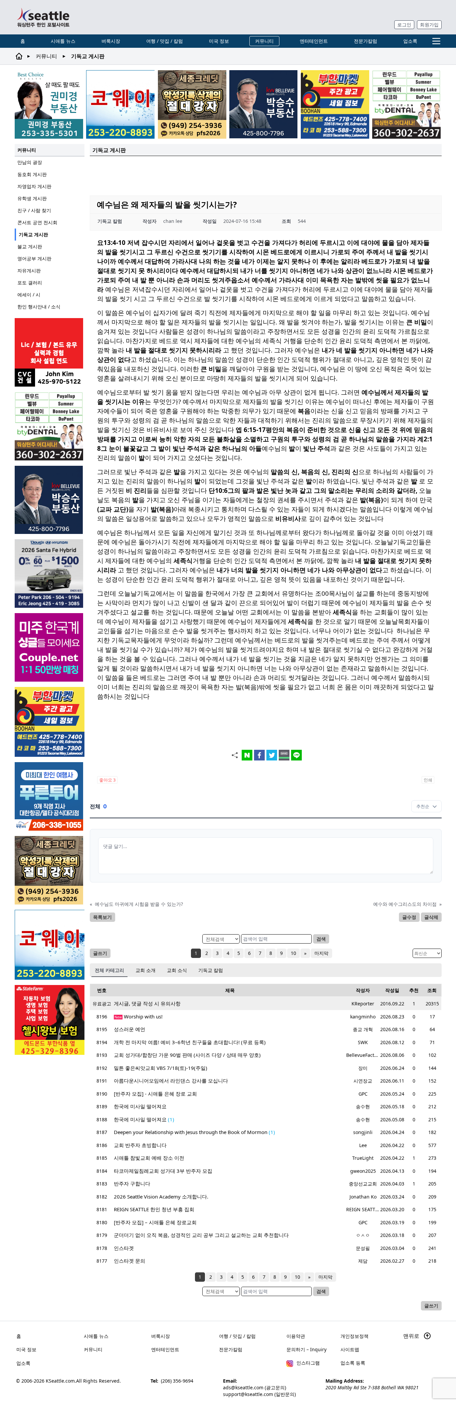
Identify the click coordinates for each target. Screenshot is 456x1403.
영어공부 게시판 (34, 258)
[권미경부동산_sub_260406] (49, 104)
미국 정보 (219, 41)
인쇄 (428, 780)
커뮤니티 (264, 41)
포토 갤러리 (29, 282)
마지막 (321, 953)
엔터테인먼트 (314, 41)
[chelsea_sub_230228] (49, 1020)
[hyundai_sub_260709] (49, 573)
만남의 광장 (29, 162)
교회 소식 (177, 970)
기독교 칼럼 (210, 970)
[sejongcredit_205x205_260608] (192, 104)
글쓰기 (100, 953)
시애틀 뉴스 (63, 41)
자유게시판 (29, 270)
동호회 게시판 (32, 174)
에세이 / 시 (28, 294)
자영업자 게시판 (34, 186)
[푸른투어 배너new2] (49, 796)
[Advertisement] (265, 174)
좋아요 (107, 780)
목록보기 (102, 917)
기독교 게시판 (33, 234)
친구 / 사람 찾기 (34, 210)
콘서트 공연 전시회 (37, 222)
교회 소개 (146, 970)
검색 (321, 939)
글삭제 (431, 917)
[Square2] (406, 104)
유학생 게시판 (32, 198)
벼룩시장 (110, 41)
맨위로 (412, 1336)
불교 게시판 (29, 246)
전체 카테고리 (109, 970)
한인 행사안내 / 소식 (38, 306)
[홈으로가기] (43, 17)
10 (293, 953)
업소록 (410, 41)
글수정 (409, 917)
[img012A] (263, 104)
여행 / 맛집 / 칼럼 (164, 41)
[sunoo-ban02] (49, 647)
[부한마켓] (335, 104)
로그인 (404, 24)
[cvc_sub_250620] (49, 352)
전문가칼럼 (365, 41)
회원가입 (429, 24)
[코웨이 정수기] (120, 104)
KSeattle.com (60, 1381)
